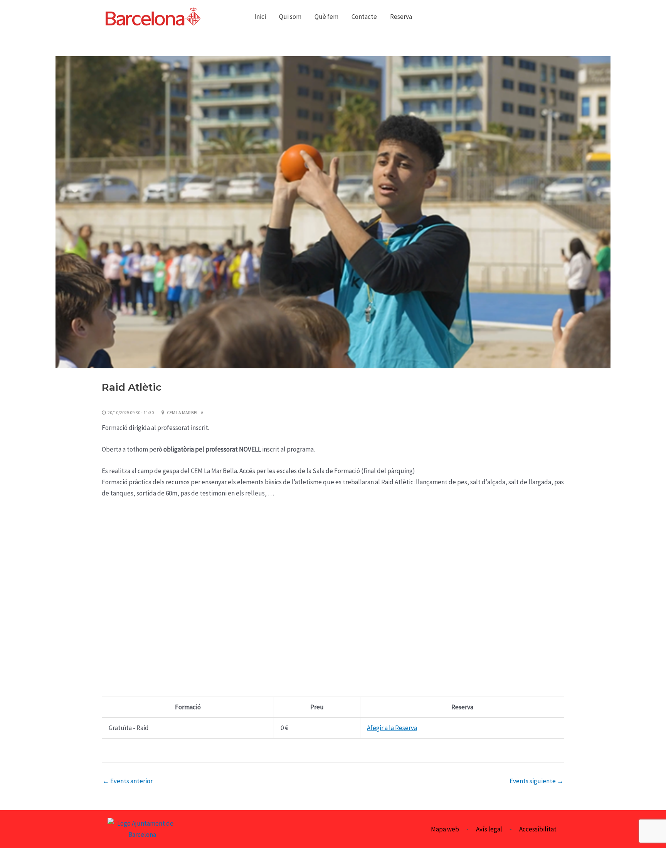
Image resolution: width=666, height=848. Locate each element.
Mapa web (445, 829)
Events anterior (128, 781)
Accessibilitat (538, 829)
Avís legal (489, 829)
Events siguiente (536, 781)
